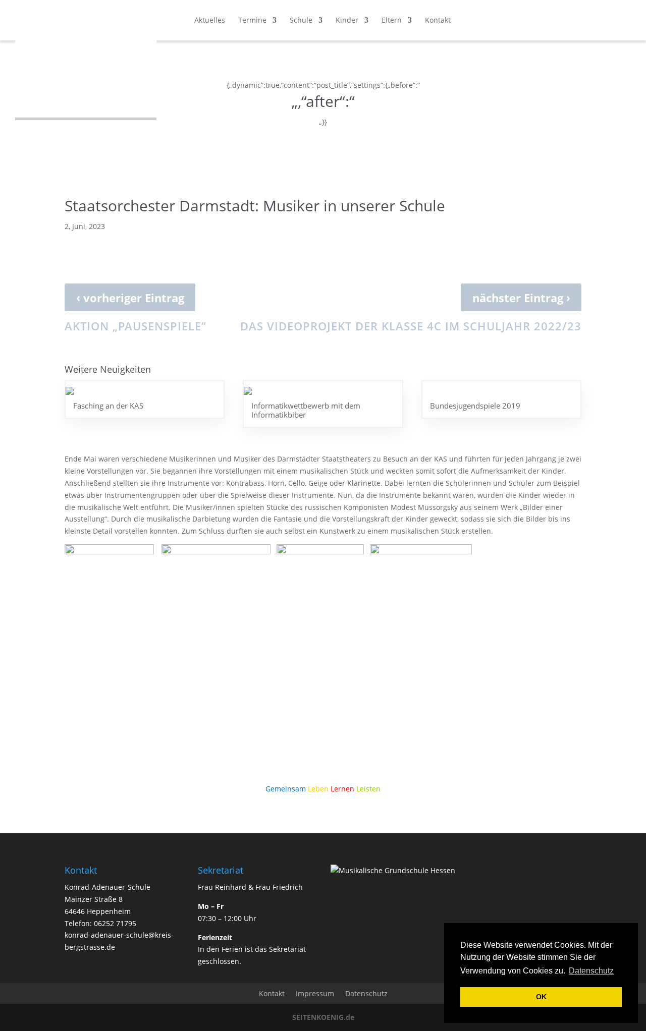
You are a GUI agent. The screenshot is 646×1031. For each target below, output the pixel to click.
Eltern (392, 21)
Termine (252, 21)
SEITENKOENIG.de (323, 1017)
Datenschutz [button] (591, 970)
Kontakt (438, 21)
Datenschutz (366, 993)
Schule (301, 21)
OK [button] (541, 997)
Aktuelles (209, 21)
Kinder (347, 21)
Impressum (315, 993)
